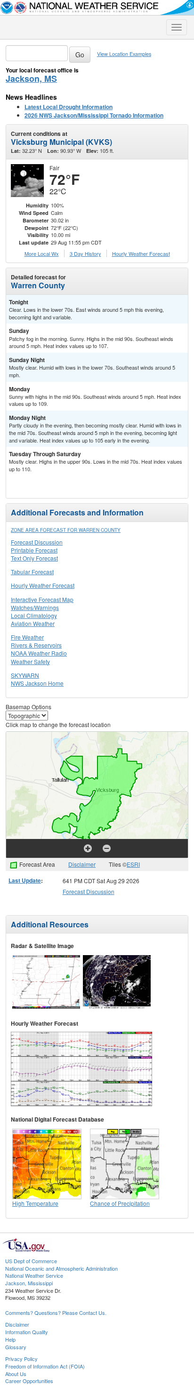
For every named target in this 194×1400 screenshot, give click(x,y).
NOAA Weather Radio (39, 653)
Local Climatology (34, 615)
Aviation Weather (33, 623)
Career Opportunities (29, 1380)
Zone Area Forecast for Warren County (66, 530)
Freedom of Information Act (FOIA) (45, 1366)
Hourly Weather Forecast (42, 585)
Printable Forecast (34, 550)
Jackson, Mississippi (29, 1283)
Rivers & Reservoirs (36, 645)
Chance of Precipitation (120, 1203)
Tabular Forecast (32, 572)
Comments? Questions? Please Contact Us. (55, 1312)
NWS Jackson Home (37, 683)
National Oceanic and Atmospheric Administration (61, 1268)
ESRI (133, 864)
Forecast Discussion (37, 542)
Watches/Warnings (35, 607)
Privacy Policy (21, 1358)
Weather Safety (30, 661)
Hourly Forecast (141, 253)
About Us (15, 1373)
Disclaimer (82, 864)
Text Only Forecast (34, 558)
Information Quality (26, 1332)
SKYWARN (25, 675)
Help (10, 1339)
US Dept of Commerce (31, 1261)
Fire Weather (27, 637)
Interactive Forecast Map (42, 599)
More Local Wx (41, 253)
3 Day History (85, 253)
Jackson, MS (31, 78)
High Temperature (35, 1203)
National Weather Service (34, 1275)
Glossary (15, 1347)
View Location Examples (124, 53)
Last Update (24, 880)
